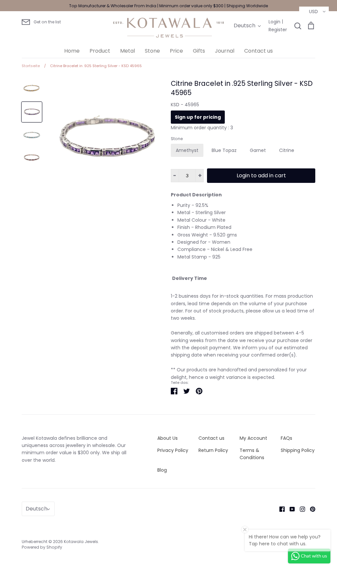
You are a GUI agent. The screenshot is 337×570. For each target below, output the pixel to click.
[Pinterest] (310, 509)
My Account (253, 438)
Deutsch (244, 25)
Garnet (258, 150)
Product (100, 51)
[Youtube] (290, 509)
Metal (127, 51)
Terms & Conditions (252, 454)
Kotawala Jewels (81, 541)
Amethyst (187, 150)
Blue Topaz (224, 150)
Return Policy (213, 450)
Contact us (258, 51)
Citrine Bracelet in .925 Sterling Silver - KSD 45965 (242, 88)
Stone (152, 51)
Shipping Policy (298, 450)
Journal (224, 51)
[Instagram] (300, 509)
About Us (167, 438)
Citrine (286, 150)
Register (278, 29)
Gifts (199, 51)
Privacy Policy (172, 450)
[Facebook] (279, 509)
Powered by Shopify (42, 547)
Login (274, 21)
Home (72, 51)
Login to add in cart (261, 175)
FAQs (286, 438)
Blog (162, 470)
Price (176, 51)
